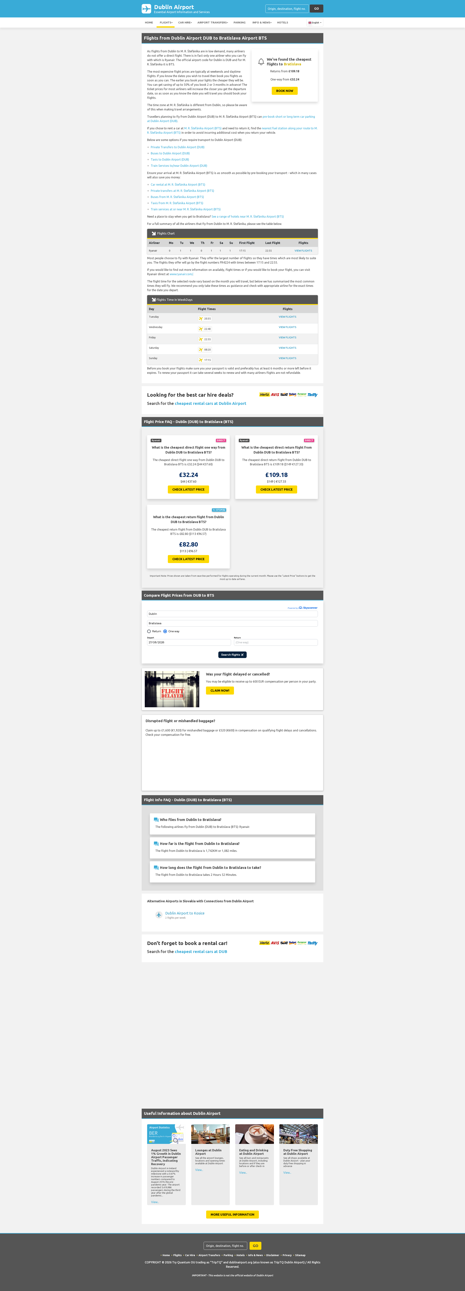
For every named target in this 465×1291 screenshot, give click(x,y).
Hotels (282, 22)
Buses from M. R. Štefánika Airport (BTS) (177, 197)
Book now (284, 90)
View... (155, 1202)
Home (149, 22)
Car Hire (184, 22)
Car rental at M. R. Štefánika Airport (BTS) (178, 184)
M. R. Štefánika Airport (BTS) (203, 128)
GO (316, 8)
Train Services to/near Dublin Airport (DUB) (179, 165)
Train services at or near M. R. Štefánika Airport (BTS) (186, 209)
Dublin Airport (182, 9)
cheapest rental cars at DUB (201, 951)
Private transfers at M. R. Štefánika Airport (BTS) (182, 190)
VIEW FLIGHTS (303, 250)
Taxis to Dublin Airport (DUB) (170, 159)
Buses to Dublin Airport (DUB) (170, 153)
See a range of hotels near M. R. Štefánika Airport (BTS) (248, 216)
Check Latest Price (188, 489)
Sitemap (300, 1255)
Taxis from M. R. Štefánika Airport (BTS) (177, 203)
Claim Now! (220, 690)
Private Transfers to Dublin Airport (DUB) (178, 147)
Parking (240, 22)
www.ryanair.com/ (181, 274)
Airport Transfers (212, 22)
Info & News (261, 22)
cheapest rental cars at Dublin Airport (210, 403)
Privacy (287, 1255)
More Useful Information (232, 1214)
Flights (165, 22)
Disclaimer (272, 1255)
